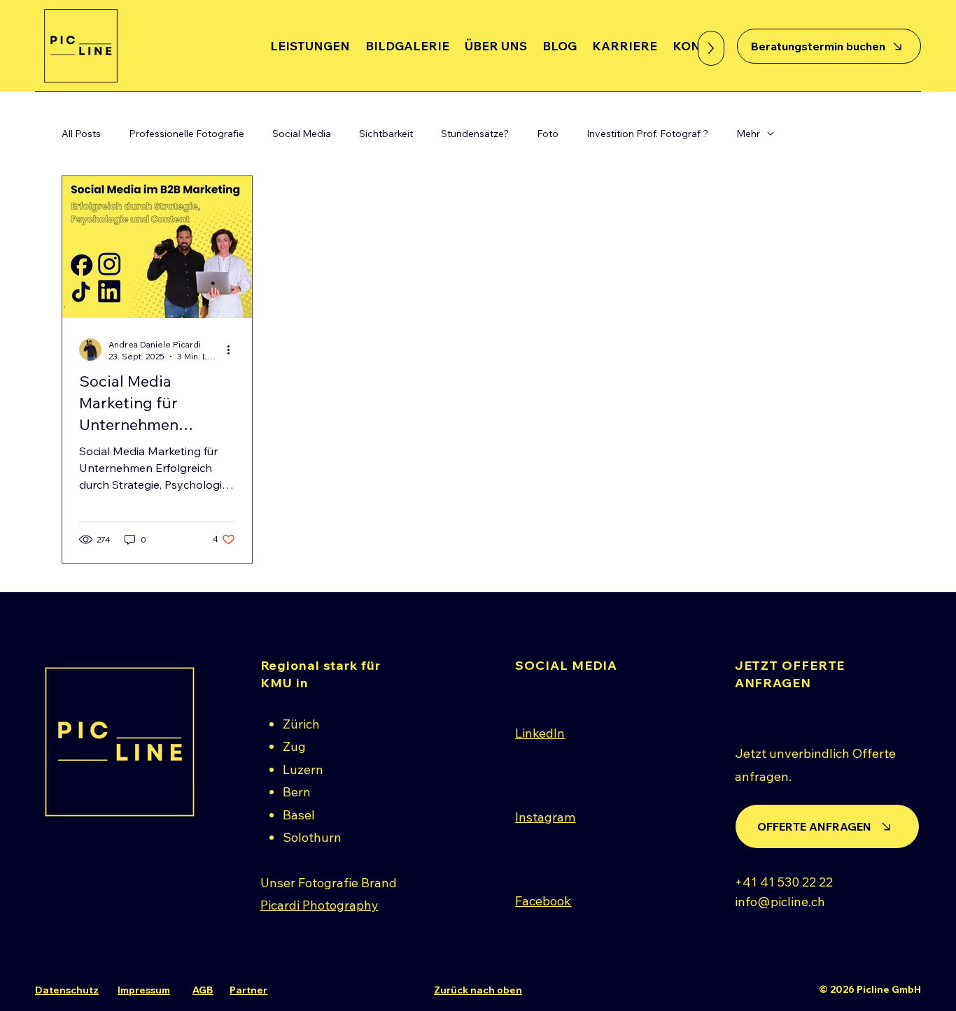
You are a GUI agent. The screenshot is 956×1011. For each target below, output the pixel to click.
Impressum (144, 990)
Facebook (543, 901)
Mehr (748, 133)
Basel (299, 815)
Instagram (545, 817)
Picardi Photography (319, 905)
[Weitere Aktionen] (233, 349)
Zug (294, 746)
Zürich (301, 724)
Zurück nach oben (478, 990)
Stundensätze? (475, 133)
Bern (297, 792)
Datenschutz (67, 990)
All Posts (81, 133)
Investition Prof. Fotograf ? (647, 133)
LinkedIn (540, 733)
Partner (248, 990)
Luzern (303, 769)
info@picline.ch (780, 902)
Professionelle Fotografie (186, 133)
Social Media (301, 133)
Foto (547, 133)
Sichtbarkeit (386, 133)
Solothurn (312, 837)
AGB (202, 990)
